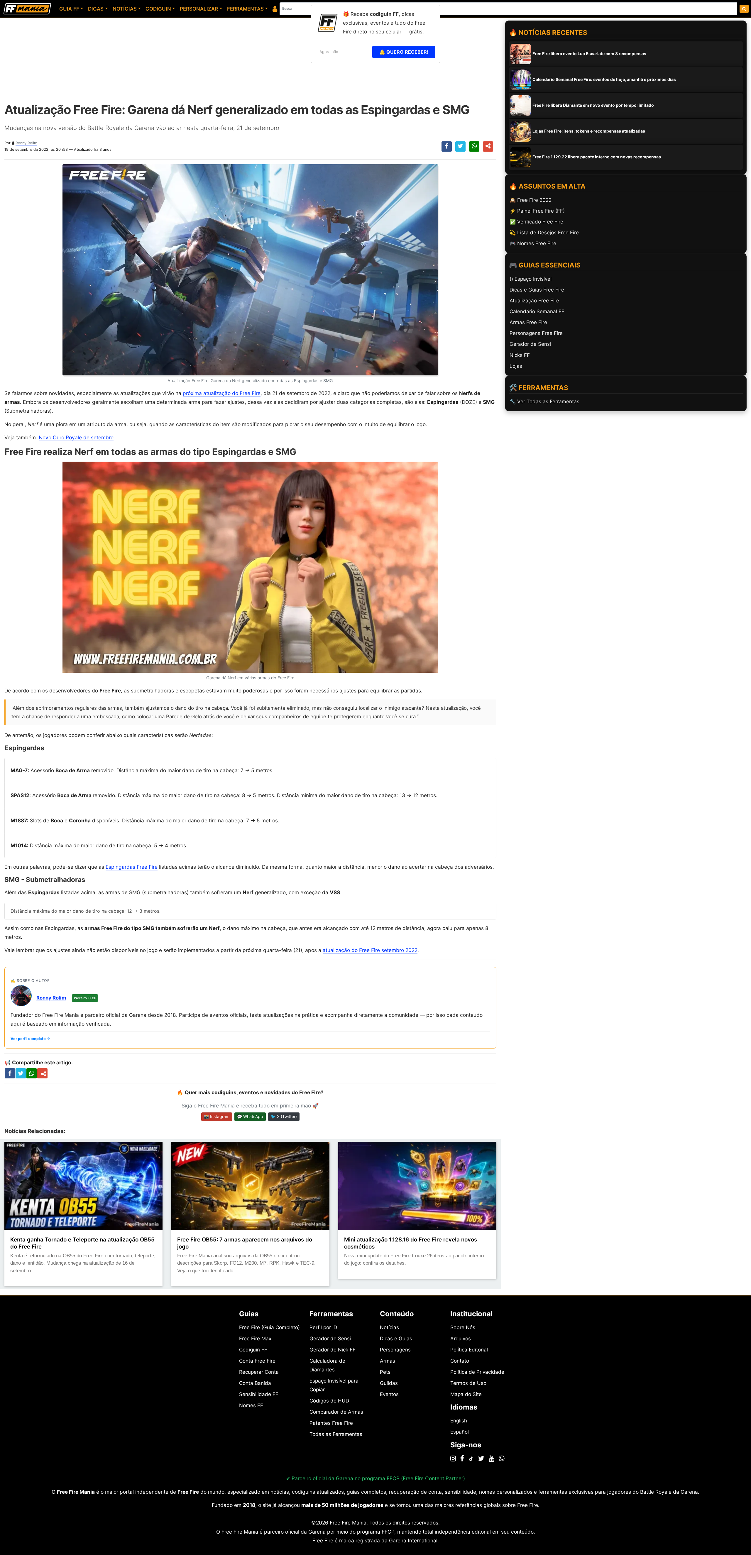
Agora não (328, 51)
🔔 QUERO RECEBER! (403, 52)
